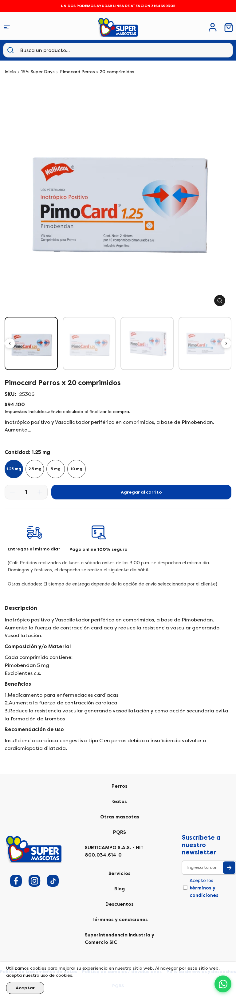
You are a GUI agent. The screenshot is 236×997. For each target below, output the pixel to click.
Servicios (119, 873)
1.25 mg (13, 469)
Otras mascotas (119, 817)
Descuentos (119, 904)
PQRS (119, 832)
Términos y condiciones (120, 919)
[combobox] (51, 50)
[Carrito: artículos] (228, 27)
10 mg (76, 469)
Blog (119, 889)
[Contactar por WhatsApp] (222, 983)
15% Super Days (38, 71)
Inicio (10, 71)
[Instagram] (34, 881)
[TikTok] (53, 881)
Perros (120, 786)
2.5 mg (34, 469)
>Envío (55, 411)
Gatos (119, 801)
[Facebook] (16, 881)
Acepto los (204, 888)
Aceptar (25, 988)
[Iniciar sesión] (212, 27)
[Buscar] (10, 50)
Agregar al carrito (141, 492)
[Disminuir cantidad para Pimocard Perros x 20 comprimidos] (10, 492)
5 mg (56, 469)
